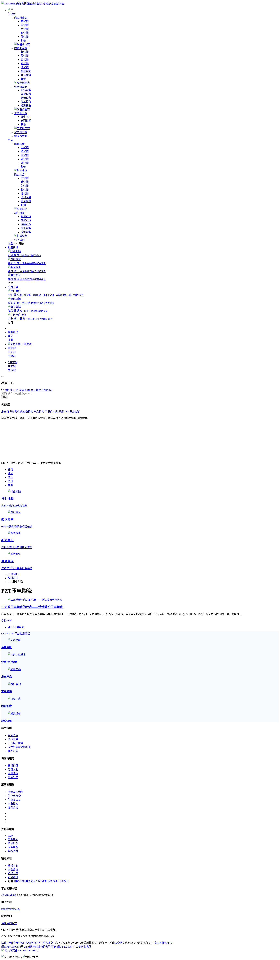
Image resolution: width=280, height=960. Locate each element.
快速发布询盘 (15, 792)
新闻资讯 (13, 877)
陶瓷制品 (19, 174)
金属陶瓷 (26, 71)
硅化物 (25, 36)
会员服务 (13, 739)
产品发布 (13, 777)
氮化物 (25, 29)
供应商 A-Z (14, 799)
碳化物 (25, 25)
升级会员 (26, 344)
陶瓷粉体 (19, 144)
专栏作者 (6, 620)
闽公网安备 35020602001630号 (21, 950)
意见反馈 (13, 843)
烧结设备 (26, 97)
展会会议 (35, 390)
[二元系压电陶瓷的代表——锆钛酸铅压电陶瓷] (35, 599)
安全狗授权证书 (163, 942)
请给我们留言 (9, 923)
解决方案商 (20, 136)
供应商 (12, 13)
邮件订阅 (13, 751)
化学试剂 (19, 239)
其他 (23, 40)
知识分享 (13, 873)
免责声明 (18, 942)
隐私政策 (13, 851)
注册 (10, 339)
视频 (44, 390)
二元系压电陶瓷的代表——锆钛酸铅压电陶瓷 (32, 607)
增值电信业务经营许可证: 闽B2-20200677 (50, 946)
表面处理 (26, 120)
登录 (10, 336)
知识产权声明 (34, 942)
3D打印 (25, 116)
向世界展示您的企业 (19, 747)
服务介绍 (13, 807)
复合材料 (26, 75)
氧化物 (25, 21)
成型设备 (26, 94)
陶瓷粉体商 (20, 17)
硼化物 (25, 32)
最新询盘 (13, 765)
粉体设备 (26, 90)
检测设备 (26, 105)
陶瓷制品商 (20, 48)
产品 (10, 140)
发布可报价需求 (10, 411)
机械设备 (19, 213)
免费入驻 (13, 769)
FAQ (10, 835)
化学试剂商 (20, 132)
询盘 (21, 390)
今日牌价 (13, 773)
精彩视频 (19, 881)
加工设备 (26, 101)
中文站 (12, 352)
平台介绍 (13, 735)
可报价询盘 (51, 411)
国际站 (12, 356)
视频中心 (63, 411)
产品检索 (39, 411)
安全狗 (118, 942)
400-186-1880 (8, 895)
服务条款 (13, 847)
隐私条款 (48, 942)
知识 (49, 390)
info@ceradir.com (10, 909)
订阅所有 (63, 881)
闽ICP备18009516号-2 (13, 946)
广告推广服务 (15, 743)
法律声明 (6, 942)
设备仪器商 (20, 86)
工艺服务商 (20, 113)
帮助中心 (13, 839)
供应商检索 (26, 411)
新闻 (27, 390)
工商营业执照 (83, 946)
